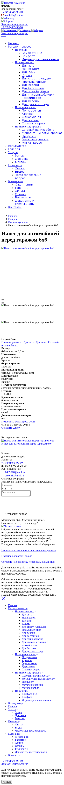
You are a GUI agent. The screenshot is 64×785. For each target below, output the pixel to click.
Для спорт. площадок (37, 78)
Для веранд (30, 85)
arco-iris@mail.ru (14, 475)
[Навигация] (3, 37)
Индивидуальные (12, 342)
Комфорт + (29, 56)
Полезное (15, 165)
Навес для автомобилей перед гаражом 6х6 (26, 443)
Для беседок (31, 101)
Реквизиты (23, 197)
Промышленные (34, 81)
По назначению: (24, 62)
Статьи (20, 168)
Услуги (13, 152)
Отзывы (20, 194)
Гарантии (22, 187)
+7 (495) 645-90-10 (12, 12)
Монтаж (20, 162)
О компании (24, 184)
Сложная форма (33, 123)
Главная (13, 43)
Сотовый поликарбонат (38, 129)
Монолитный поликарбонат (42, 133)
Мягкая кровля (33, 142)
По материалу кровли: (28, 126)
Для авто (28, 65)
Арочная (28, 113)
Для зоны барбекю (35, 91)
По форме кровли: (25, 107)
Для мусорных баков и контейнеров (38, 96)
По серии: (21, 49)
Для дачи (29, 72)
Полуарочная (31, 110)
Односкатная (31, 117)
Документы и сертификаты (24, 202)
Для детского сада (35, 104)
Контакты (15, 207)
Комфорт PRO (32, 52)
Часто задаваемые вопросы (30, 730)
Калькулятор (17, 145)
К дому (27, 75)
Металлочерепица (35, 139)
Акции (20, 191)
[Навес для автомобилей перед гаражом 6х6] (27, 248)
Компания (15, 181)
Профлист (29, 136)
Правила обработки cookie (16, 556)
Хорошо (7, 782)
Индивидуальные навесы (40, 59)
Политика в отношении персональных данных (28, 550)
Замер (19, 155)
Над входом (30, 68)
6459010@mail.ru (13, 15)
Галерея (14, 149)
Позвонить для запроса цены (18, 421)
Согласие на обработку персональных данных (28, 561)
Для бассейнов (33, 88)
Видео (20, 171)
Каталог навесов (20, 46)
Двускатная (30, 120)
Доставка (21, 158)
